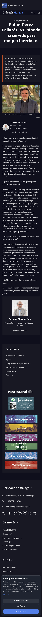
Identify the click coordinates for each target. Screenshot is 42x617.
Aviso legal (6, 542)
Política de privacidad (11, 546)
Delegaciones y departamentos (18, 363)
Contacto (9, 375)
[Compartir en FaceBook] (16, 132)
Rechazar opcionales (21, 601)
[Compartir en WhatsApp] (13, 132)
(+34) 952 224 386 (13, 501)
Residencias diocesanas (15, 367)
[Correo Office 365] (4, 513)
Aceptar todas (21, 611)
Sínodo (24, 128)
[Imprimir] (23, 132)
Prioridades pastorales (15, 356)
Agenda (9, 360)
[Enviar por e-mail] (20, 132)
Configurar (21, 606)
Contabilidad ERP (9, 530)
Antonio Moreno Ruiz (18, 122)
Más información (9, 595)
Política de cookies (9, 549)
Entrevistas (24, 21)
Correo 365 (7, 534)
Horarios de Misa (9, 568)
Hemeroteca (11, 371)
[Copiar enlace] (26, 132)
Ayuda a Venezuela (15, 5)
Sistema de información (12, 538)
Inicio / (16, 21)
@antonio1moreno (20, 331)
